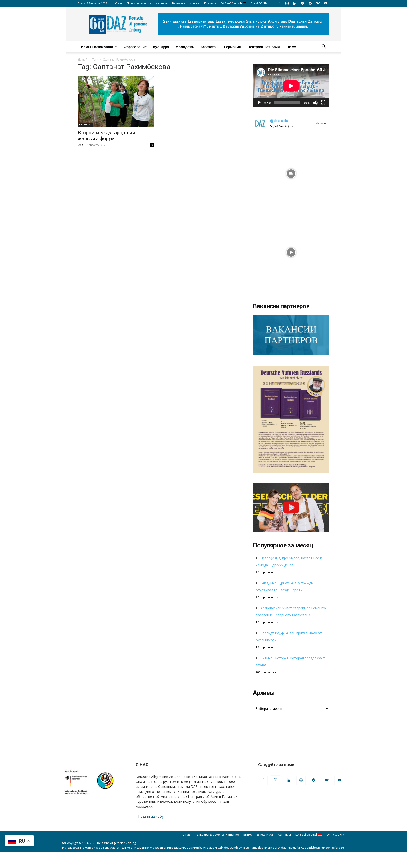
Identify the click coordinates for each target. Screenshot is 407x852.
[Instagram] (286, 3)
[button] (323, 47)
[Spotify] (302, 3)
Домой (83, 60)
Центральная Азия (264, 46)
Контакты (210, 3)
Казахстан (209, 46)
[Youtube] (325, 3)
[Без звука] (315, 102)
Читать (321, 123)
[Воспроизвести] (259, 102)
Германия (232, 46)
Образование (135, 46)
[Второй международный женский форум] (116, 101)
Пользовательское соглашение (147, 3)
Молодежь (184, 46)
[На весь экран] (323, 102)
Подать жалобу (150, 816)
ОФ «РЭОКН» (259, 3)
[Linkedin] (294, 3)
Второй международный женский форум (106, 135)
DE (289, 46)
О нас (118, 3)
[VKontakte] (318, 3)
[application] (291, 85)
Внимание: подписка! (186, 3)
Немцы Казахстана (97, 46)
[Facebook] (279, 3)
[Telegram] (310, 3)
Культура (161, 46)
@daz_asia (279, 120)
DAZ (80, 144)
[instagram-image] (291, 172)
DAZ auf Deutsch (232, 3)
